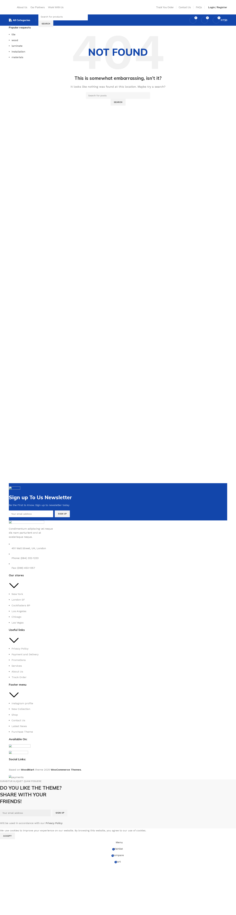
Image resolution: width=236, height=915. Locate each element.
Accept (7, 836)
